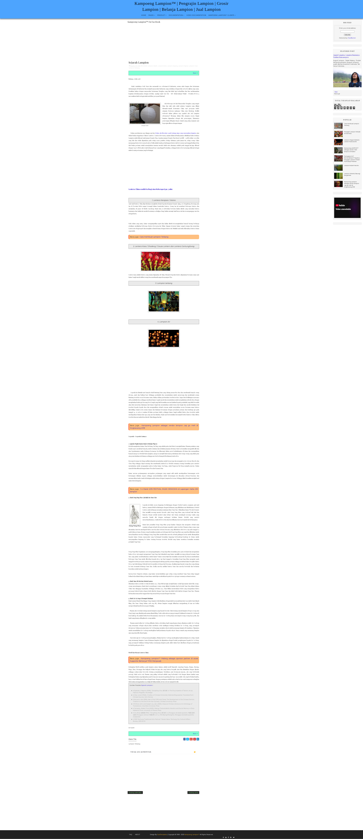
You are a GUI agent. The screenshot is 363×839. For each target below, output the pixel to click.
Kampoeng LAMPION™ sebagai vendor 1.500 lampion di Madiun (351, 149)
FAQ (130, 834)
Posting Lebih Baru (135, 792)
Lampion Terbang (134, 68)
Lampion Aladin (152, 66)
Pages (151, 15)
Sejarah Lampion (147, 685)
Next (194, 73)
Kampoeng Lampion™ (192, 834)
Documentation (176, 15)
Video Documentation (196, 15)
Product (161, 15)
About (137, 834)
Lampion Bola (162, 66)
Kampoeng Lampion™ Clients (221, 15)
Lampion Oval (193, 66)
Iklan (336, 92)
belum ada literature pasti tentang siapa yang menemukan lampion (175, 133)
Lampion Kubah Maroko (351, 165)
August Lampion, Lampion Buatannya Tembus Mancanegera (346, 56)
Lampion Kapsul (183, 66)
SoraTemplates (162, 834)
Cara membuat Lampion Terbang (154, 237)
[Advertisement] (164, 41)
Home (143, 15)
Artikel (145, 66)
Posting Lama (193, 792)
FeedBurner (352, 38)
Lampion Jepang (172, 66)
